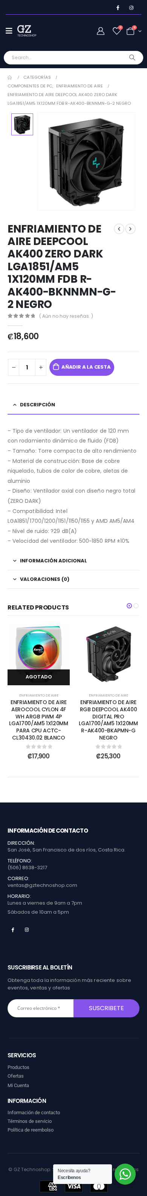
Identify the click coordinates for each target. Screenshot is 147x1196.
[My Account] (100, 31)
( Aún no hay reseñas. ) (66, 316)
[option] (22, 124)
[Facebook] (117, 7)
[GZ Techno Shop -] (32, 31)
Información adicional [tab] (53, 560)
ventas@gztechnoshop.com (42, 885)
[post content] (39, 654)
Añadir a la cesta (86, 367)
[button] (129, 605)
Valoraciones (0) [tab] (44, 579)
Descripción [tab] (37, 404)
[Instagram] (131, 7)
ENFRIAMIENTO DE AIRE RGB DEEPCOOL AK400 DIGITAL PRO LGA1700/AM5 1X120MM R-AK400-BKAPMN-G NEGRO (108, 719)
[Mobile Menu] (11, 31)
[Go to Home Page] (10, 77)
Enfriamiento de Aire (38, 695)
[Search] (132, 57)
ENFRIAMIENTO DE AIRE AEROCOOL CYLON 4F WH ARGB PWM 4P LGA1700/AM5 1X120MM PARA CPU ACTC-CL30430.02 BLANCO (38, 719)
